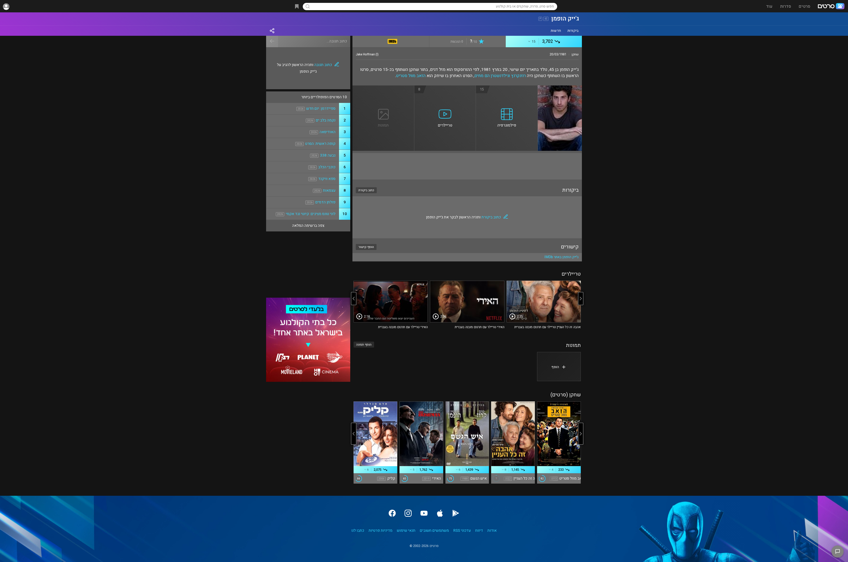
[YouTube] (424, 513)
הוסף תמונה (363, 344)
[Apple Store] (439, 513)
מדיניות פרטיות (380, 530)
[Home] (831, 6)
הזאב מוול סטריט (411, 76)
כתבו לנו (357, 530)
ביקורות (573, 30)
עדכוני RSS (462, 530)
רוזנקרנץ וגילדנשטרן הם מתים (500, 76)
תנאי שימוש (406, 530)
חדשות (556, 30)
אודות (492, 530)
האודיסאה (327, 132)
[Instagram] (408, 513)
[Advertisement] (467, 166)
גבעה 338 (327, 155)
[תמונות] (383, 88)
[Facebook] (392, 513)
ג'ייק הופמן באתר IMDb (561, 257)
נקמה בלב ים (325, 120)
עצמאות (329, 190)
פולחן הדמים (325, 202)
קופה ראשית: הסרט (320, 143)
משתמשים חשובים (434, 530)
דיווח (479, 530)
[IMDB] (393, 40)
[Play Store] (455, 513)
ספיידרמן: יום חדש (320, 108)
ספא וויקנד (326, 179)
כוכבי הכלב (326, 167)
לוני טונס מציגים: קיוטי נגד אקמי (310, 214)
